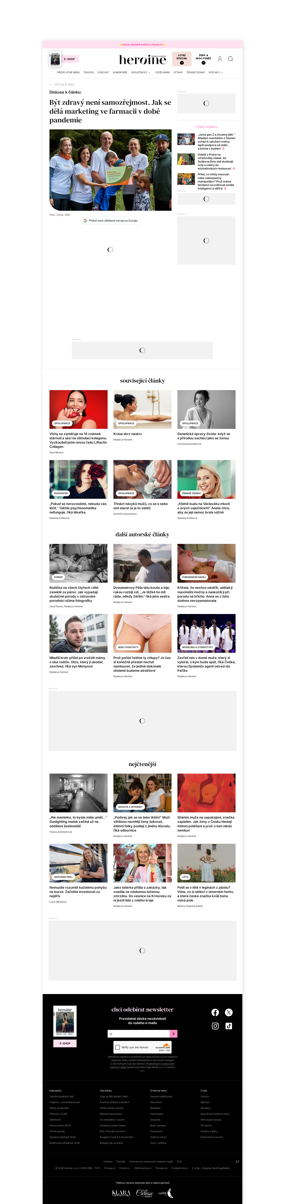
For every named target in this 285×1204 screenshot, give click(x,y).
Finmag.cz (109, 1168)
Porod (58, 577)
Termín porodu (57, 1131)
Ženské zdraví (191, 493)
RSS (179, 1161)
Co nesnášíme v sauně (112, 1119)
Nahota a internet (130, 806)
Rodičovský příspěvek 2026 (64, 1142)
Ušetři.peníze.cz (143, 1168)
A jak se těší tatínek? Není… (115, 1096)
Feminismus (156, 1113)
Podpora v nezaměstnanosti (64, 1102)
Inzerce (205, 1096)
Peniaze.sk (161, 1168)
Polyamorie (156, 1131)
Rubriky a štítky (209, 1131)
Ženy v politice (158, 1142)
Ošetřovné (55, 1119)
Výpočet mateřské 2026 (62, 1137)
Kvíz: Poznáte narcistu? (112, 1131)
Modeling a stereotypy (197, 647)
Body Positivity (128, 647)
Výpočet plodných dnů (61, 1096)
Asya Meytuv (56, 452)
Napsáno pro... (63, 876)
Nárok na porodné (59, 1108)
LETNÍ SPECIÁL (181, 56)
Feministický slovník (212, 1137)
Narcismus (156, 1102)
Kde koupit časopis (211, 1119)
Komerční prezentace (125, 513)
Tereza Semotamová (60, 831)
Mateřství (155, 1108)
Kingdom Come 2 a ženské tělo (116, 1137)
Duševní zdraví (158, 1137)
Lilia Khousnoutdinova (189, 443)
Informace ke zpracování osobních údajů (151, 1161)
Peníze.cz (124, 1168)
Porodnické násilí (194, 577)
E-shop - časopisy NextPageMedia (211, 1168)
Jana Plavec (56, 606)
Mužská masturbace (111, 1113)
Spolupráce (62, 423)
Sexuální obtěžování (161, 1096)
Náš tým (205, 1102)
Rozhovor (61, 493)
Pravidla (120, 1161)
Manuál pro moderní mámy (215, 1113)
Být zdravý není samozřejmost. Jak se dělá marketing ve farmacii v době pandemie (110, 111)
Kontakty (206, 1108)
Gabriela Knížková (59, 518)
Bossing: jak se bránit (111, 1142)
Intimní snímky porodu (112, 1108)
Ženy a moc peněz (203, 56)
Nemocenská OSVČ (60, 1125)
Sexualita (155, 1119)
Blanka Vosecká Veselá (190, 906)
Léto (185, 876)
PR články (206, 1125)
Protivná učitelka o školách (114, 1102)
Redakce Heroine (122, 439)
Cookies (108, 1161)
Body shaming (158, 1125)
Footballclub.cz (179, 1168)
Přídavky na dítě (58, 1113)
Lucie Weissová (57, 901)
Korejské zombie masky (113, 1125)
